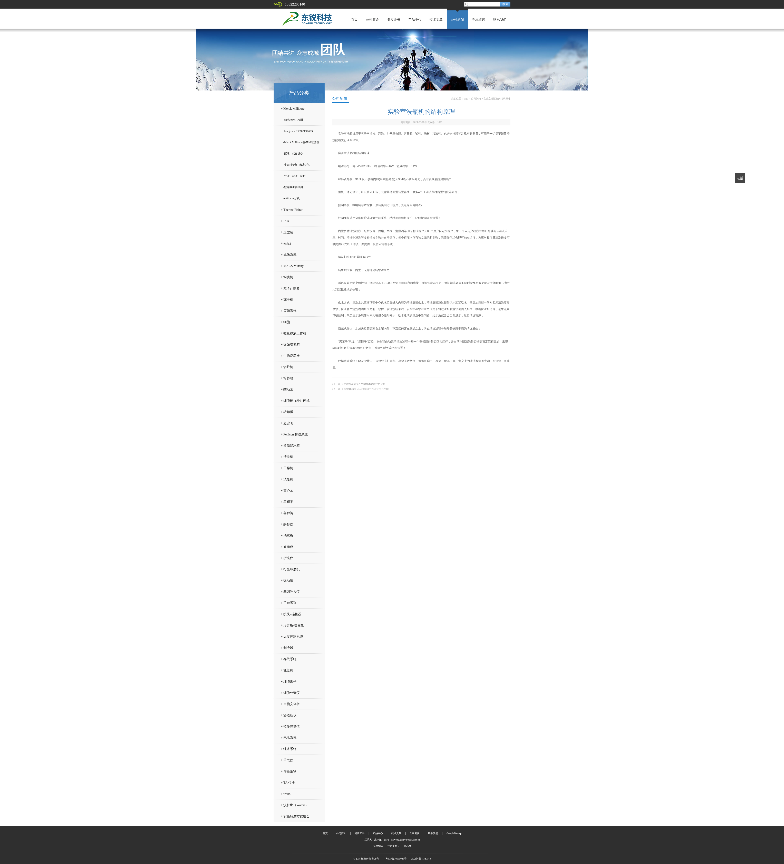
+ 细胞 (285, 322)
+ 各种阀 (287, 513)
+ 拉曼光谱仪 (290, 726)
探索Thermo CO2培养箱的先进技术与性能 (366, 388)
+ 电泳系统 (288, 737)
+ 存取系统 (288, 659)
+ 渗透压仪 (288, 715)
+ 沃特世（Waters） (294, 805)
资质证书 (393, 19)
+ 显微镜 (287, 232)
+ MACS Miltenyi (292, 266)
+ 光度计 (287, 243)
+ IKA (285, 221)
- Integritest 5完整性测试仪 (298, 131)
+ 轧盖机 (287, 670)
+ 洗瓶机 (287, 479)
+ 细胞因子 (288, 681)
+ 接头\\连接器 (291, 614)
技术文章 (436, 19)
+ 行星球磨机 (290, 569)
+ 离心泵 (287, 490)
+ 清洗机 (287, 457)
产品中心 (414, 19)
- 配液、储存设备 (293, 153)
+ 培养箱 (287, 378)
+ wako (286, 794)
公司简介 (372, 19)
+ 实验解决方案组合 (295, 816)
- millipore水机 (291, 198)
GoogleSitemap (454, 833)
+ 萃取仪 (287, 760)
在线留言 (478, 19)
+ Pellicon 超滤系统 (294, 434)
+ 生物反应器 (290, 355)
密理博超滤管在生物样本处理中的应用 (364, 384)
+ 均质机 (287, 277)
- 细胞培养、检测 (293, 119)
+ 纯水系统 (288, 749)
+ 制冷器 (287, 648)
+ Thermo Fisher (291, 209)
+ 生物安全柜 (290, 704)
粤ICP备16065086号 (395, 858)
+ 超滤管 (287, 423)
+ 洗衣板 (287, 535)
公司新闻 (457, 19)
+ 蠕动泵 (287, 389)
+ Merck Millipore (292, 108)
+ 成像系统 (288, 254)
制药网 (407, 846)
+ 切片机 (287, 367)
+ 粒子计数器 (290, 288)
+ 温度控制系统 (292, 636)
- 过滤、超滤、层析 (294, 175)
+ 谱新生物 (288, 771)
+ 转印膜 (287, 412)
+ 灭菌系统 (288, 311)
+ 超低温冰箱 (290, 445)
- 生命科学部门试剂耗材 (297, 164)
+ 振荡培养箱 (290, 344)
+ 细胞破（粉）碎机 (295, 400)
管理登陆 (378, 846)
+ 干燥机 (287, 468)
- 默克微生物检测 (293, 187)
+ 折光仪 (287, 558)
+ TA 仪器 (288, 782)
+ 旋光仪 (287, 546)
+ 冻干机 (287, 299)
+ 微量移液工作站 (293, 333)
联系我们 (499, 19)
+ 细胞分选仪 (290, 692)
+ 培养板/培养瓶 (292, 625)
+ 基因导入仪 (290, 591)
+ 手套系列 (288, 603)
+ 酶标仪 (287, 524)
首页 (354, 19)
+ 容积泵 (287, 501)
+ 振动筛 (287, 580)
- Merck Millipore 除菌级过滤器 (301, 142)
